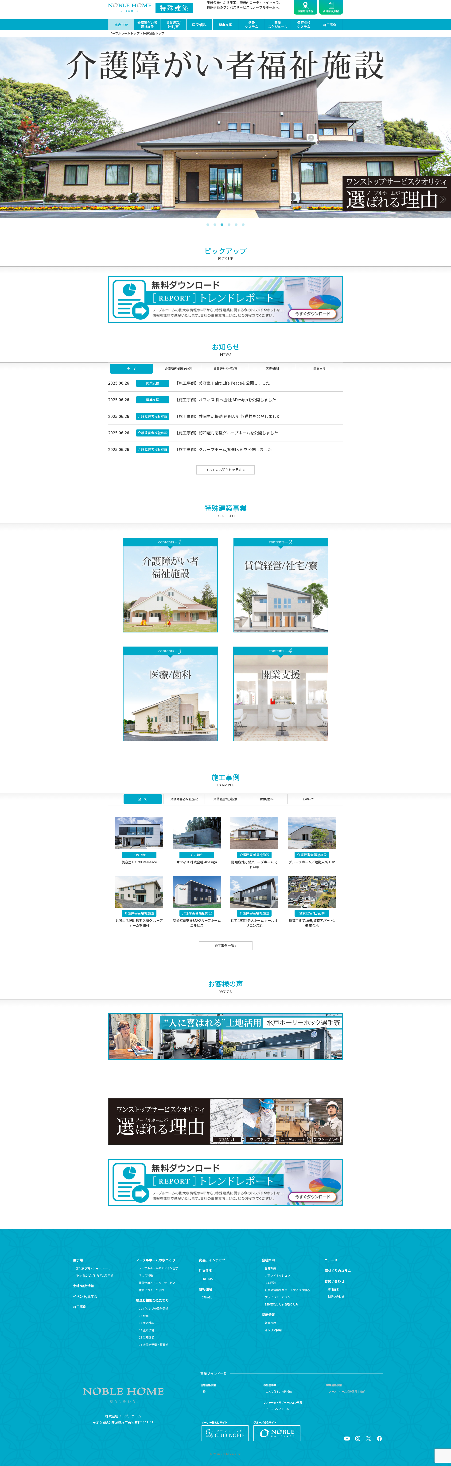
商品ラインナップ (212, 1260)
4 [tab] (229, 223)
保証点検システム (303, 24)
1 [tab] (208, 223)
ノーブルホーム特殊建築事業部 (347, 1391)
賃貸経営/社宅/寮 (173, 24)
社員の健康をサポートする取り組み (287, 1290)
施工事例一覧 (224, 945)
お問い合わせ (335, 1296)
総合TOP (121, 24)
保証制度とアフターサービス (157, 1283)
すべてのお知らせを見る (224, 469)
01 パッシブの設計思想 (153, 1308)
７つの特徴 (146, 1275)
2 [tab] (215, 223)
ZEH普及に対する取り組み (281, 1304)
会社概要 (270, 1268)
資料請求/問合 (331, 11)
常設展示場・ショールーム (93, 1268)
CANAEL (207, 1297)
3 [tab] (222, 223)
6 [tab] (243, 223)
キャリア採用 (273, 1330)
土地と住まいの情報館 (279, 1391)
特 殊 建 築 (174, 7)
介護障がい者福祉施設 (147, 24)
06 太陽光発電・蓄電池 (153, 1345)
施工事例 (329, 24)
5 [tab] (236, 223)
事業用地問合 (305, 11)
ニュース (331, 1260)
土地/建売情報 (83, 1285)
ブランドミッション (277, 1275)
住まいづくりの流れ (151, 1290)
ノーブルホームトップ (124, 33)
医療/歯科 (199, 24)
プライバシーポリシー (279, 1297)
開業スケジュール (278, 24)
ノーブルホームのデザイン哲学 (158, 1268)
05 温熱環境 (146, 1337)
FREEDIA (207, 1279)
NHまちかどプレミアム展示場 (94, 1275)
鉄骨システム (251, 24)
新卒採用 (270, 1323)
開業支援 (225, 24)
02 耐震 (143, 1316)
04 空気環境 (146, 1330)
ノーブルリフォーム (277, 1409)
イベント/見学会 (85, 1296)
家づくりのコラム (338, 1270)
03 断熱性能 (146, 1323)
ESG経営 (270, 1283)
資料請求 (333, 1289)
